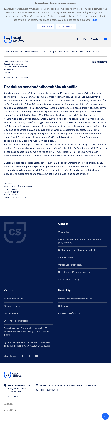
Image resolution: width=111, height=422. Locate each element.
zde (95, 19)
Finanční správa (12, 306)
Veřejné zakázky (66, 257)
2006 (59, 51)
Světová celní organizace (16, 320)
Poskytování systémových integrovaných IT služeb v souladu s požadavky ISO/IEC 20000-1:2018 (27, 331)
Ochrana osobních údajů (70, 264)
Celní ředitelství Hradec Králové (25, 51)
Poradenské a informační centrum (75, 298)
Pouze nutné (45, 26)
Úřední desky (64, 231)
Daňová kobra (11, 313)
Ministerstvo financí (14, 298)
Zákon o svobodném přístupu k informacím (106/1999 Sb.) (79, 241)
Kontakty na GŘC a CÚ (69, 313)
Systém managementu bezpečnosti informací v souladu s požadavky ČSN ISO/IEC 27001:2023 (27, 344)
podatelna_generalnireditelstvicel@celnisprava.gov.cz (72, 385)
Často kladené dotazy (68, 279)
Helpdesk (63, 306)
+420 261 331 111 (51, 390)
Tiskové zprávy (47, 51)
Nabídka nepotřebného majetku (74, 272)
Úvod (6, 51)
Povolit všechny (66, 26)
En (84, 39)
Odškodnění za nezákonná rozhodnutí (77, 250)
